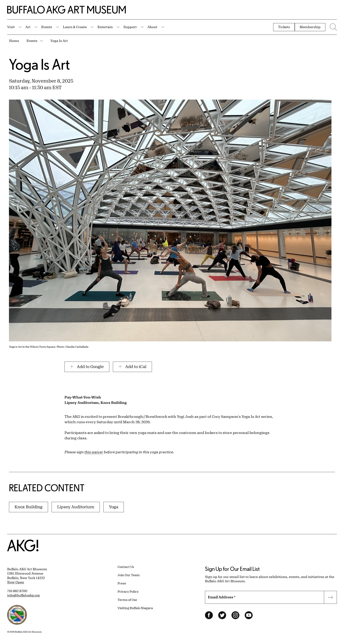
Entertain (105, 27)
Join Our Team (129, 575)
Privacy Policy (128, 591)
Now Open (15, 582)
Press (122, 583)
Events (46, 27)
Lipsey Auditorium (75, 507)
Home (14, 40)
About (152, 27)
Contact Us (126, 566)
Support (130, 27)
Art (27, 27)
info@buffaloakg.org (23, 595)
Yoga (113, 507)
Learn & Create (75, 27)
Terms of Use (127, 599)
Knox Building (28, 507)
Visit (11, 27)
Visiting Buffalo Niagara (135, 608)
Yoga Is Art (59, 40)
